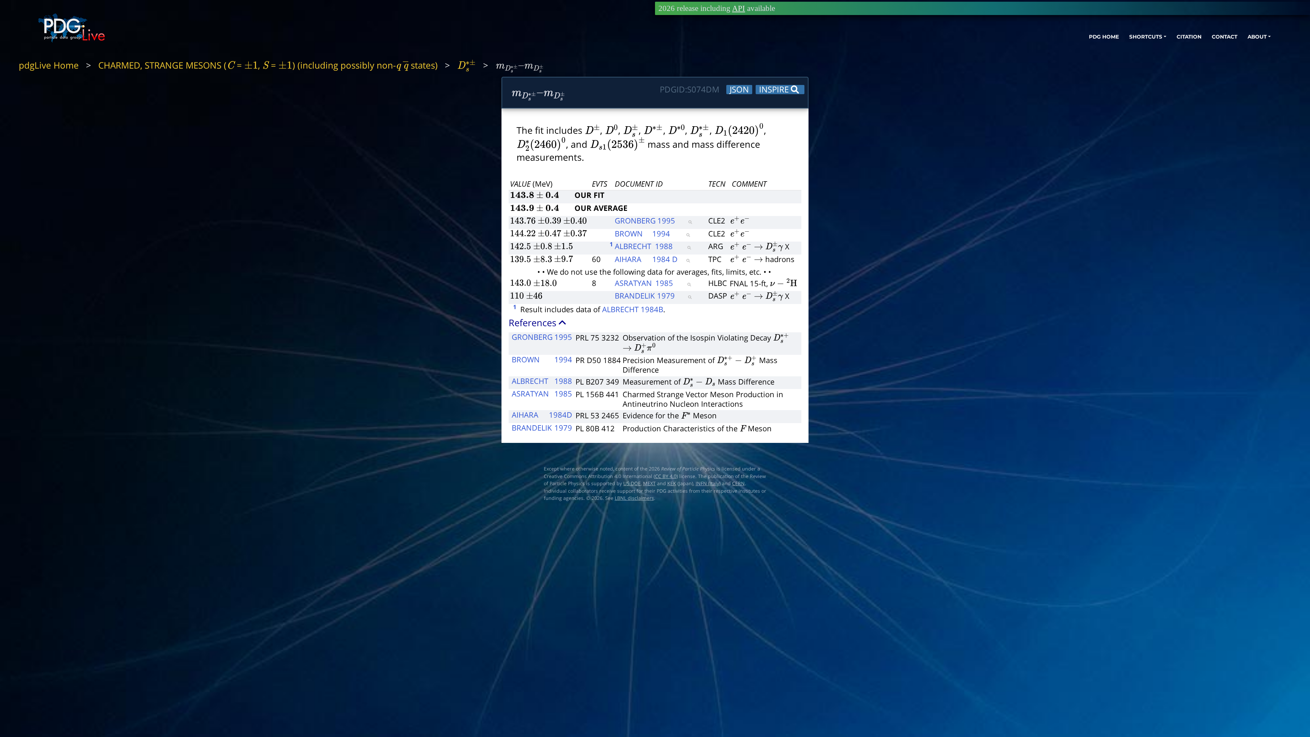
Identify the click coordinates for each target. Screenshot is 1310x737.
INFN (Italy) (708, 483)
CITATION (1189, 36)
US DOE (632, 483)
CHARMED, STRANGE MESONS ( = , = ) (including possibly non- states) (268, 65)
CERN (738, 483)
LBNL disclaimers (634, 498)
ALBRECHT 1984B (632, 309)
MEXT (649, 483)
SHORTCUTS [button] (1145, 36)
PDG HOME (1104, 36)
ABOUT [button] (1257, 36)
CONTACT (1224, 36)
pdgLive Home (49, 65)
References (534, 322)
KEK (671, 483)
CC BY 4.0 (665, 476)
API (738, 8)
